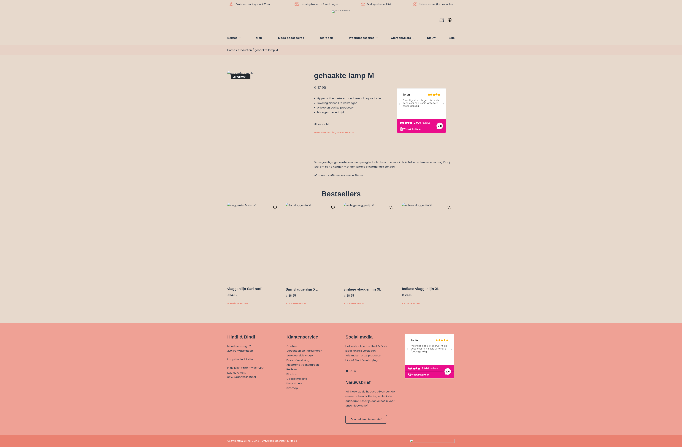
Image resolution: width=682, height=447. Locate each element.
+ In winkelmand (237, 303)
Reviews (291, 369)
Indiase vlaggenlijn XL (420, 289)
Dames (232, 38)
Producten (245, 50)
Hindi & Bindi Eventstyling (361, 360)
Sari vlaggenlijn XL (302, 289)
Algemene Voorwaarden (302, 365)
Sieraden (326, 38)
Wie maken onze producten (363, 355)
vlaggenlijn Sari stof (244, 289)
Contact (292, 346)
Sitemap (292, 388)
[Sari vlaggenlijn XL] (312, 243)
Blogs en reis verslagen (360, 351)
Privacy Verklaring (297, 360)
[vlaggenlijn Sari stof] (253, 242)
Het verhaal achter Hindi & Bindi (366, 346)
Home (231, 50)
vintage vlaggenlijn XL (362, 289)
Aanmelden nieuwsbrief (366, 419)
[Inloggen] (449, 20)
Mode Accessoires (291, 38)
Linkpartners (294, 383)
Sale (451, 38)
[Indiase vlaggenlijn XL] (428, 242)
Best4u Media (289, 441)
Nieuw (431, 38)
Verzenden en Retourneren (304, 351)
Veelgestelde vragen (300, 355)
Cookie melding (296, 379)
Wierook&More (401, 38)
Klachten (292, 374)
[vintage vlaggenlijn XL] (370, 243)
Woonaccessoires (361, 38)
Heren (258, 38)
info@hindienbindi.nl (240, 359)
